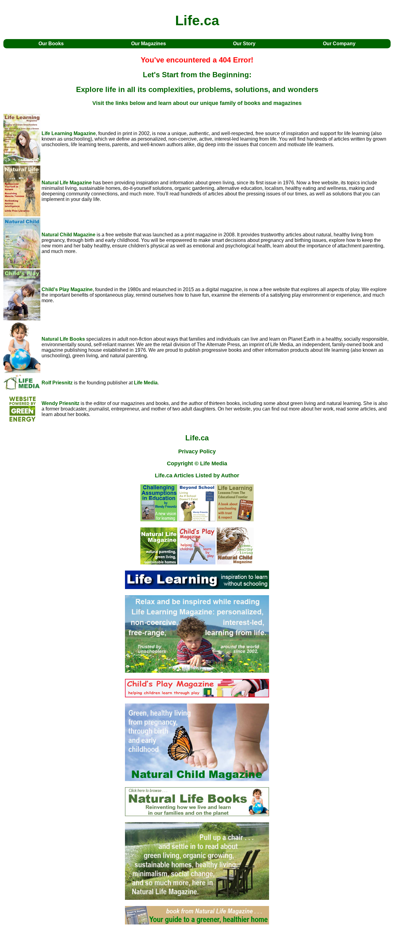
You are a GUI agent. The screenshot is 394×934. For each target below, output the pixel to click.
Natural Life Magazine (67, 182)
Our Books (51, 43)
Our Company (339, 43)
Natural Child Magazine (68, 234)
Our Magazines (148, 43)
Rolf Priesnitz (57, 382)
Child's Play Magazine (67, 289)
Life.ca (197, 438)
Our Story (244, 43)
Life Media (146, 382)
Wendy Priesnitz (60, 403)
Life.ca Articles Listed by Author (197, 475)
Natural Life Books (63, 339)
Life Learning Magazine (69, 133)
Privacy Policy (197, 451)
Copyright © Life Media (197, 463)
